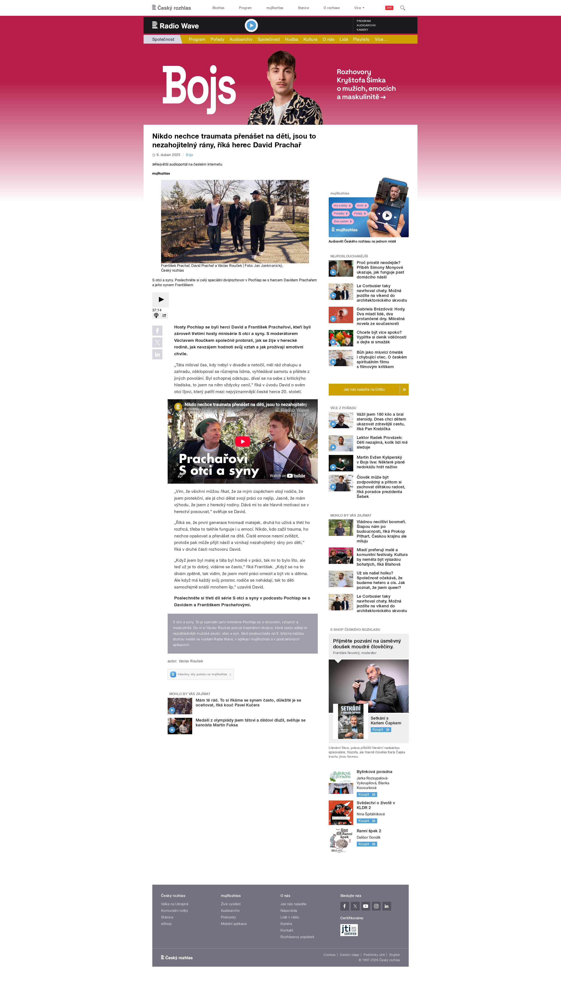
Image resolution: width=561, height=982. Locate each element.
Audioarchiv (366, 25)
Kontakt (286, 930)
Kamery (362, 29)
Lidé (344, 39)
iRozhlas (218, 8)
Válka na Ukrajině (174, 904)
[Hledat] (403, 8)
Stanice (303, 8)
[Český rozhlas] (171, 8)
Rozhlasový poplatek (297, 937)
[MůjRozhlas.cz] (161, 174)
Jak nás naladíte (293, 904)
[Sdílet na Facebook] (157, 331)
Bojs (189, 155)
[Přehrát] (160, 299)
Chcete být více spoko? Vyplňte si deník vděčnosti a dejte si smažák (381, 337)
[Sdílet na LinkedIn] (157, 354)
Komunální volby (174, 911)
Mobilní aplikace (234, 924)
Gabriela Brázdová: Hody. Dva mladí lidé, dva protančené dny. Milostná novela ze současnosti (381, 316)
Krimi (360, 205)
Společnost (163, 39)
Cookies (330, 955)
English (394, 955)
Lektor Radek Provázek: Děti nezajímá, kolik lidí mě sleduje (382, 442)
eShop (166, 924)
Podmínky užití (374, 955)
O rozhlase (332, 8)
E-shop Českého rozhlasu (355, 630)
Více (381, 39)
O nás (328, 39)
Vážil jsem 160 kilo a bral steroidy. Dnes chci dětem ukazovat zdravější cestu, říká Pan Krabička (381, 421)
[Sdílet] (164, 316)
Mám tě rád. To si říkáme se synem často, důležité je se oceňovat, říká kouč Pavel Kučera (248, 702)
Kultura (311, 39)
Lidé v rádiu (289, 917)
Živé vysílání (341, 221)
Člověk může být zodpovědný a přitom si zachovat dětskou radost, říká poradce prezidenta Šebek (381, 487)
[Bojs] (280, 84)
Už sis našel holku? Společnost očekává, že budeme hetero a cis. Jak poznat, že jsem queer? (381, 580)
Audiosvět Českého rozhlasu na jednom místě (362, 241)
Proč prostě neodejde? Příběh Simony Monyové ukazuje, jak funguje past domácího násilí (380, 269)
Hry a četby (340, 205)
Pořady (217, 39)
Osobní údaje (349, 955)
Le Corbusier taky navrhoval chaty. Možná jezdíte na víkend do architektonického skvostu (382, 293)
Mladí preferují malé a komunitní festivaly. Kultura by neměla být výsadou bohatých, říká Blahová (382, 557)
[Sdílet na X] (157, 342)
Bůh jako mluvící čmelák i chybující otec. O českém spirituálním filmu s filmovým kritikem (382, 359)
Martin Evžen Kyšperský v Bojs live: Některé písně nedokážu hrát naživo (381, 462)
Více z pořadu (343, 408)
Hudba (291, 39)
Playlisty (361, 39)
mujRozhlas (274, 8)
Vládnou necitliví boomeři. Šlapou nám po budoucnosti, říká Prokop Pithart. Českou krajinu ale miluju (382, 531)
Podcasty (228, 917)
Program (245, 8)
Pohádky (339, 213)
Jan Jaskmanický (268, 266)
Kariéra (286, 924)
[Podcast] (156, 316)
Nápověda (288, 911)
